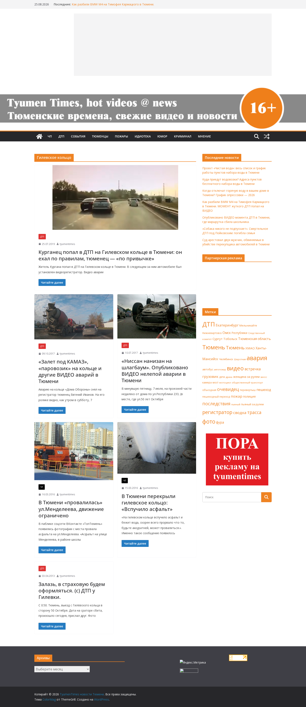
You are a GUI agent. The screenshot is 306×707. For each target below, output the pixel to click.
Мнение (204, 136)
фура (220, 422)
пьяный (235, 404)
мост (215, 382)
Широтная (240, 359)
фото (208, 421)
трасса (254, 412)
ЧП (50, 136)
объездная (209, 390)
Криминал (182, 136)
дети (222, 377)
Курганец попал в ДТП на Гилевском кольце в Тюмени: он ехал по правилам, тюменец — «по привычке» (110, 255)
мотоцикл (225, 382)
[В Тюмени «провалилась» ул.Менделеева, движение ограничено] (73, 451)
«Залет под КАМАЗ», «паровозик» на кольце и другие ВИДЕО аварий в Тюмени (70, 371)
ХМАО (250, 348)
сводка (239, 412)
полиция (249, 396)
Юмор (162, 136)
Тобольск (230, 339)
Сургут (218, 339)
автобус (207, 369)
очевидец (228, 389)
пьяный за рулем (252, 404)
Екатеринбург (227, 325)
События (78, 136)
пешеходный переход (216, 396)
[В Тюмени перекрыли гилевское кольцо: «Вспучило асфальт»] (156, 448)
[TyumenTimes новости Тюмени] (39, 136)
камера (207, 382)
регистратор (217, 412)
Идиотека (143, 136)
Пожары (121, 136)
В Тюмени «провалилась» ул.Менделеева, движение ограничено (71, 509)
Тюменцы (100, 136)
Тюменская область (254, 338)
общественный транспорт (247, 382)
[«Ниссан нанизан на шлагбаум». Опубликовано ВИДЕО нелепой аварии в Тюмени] (156, 316)
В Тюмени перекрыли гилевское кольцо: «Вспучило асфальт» (148, 502)
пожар (236, 396)
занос (263, 376)
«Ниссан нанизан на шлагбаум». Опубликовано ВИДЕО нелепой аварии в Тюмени (155, 370)
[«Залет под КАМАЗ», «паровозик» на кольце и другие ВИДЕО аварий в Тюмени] (73, 316)
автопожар (220, 369)
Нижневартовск (212, 333)
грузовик (210, 376)
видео (235, 368)
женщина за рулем (246, 377)
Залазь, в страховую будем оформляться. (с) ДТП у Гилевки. (72, 590)
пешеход (263, 389)
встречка (253, 368)
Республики (239, 333)
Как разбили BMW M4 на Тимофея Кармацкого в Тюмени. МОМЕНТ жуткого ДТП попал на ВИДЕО (113, 6)
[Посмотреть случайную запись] (267, 136)
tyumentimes (67, 244)
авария (257, 358)
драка (229, 376)
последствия (216, 403)
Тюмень (213, 347)
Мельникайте (248, 325)
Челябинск (226, 359)
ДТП (61, 136)
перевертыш (248, 390)
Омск (227, 332)
